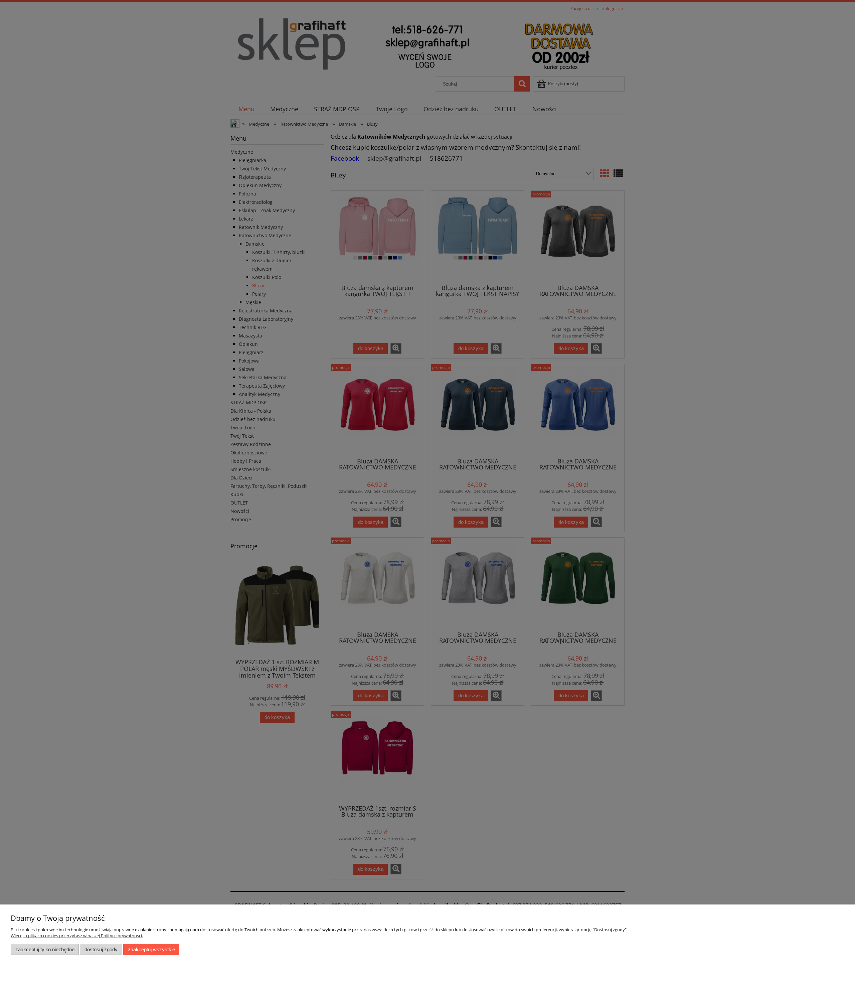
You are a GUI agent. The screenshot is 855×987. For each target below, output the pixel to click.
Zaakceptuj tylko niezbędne (44, 949)
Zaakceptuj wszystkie (151, 949)
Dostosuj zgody (101, 949)
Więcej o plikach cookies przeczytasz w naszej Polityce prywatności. (77, 936)
